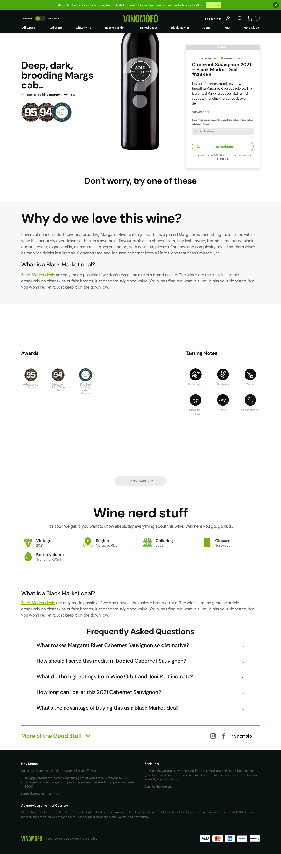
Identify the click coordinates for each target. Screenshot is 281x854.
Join (218, 18)
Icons (206, 27)
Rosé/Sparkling (116, 27)
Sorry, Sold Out (140, 481)
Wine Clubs (251, 27)
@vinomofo (241, 735)
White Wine (83, 27)
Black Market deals (38, 274)
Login (209, 18)
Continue (213, 5)
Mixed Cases (149, 27)
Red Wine (55, 27)
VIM (227, 27)
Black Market (180, 27)
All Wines (28, 27)
